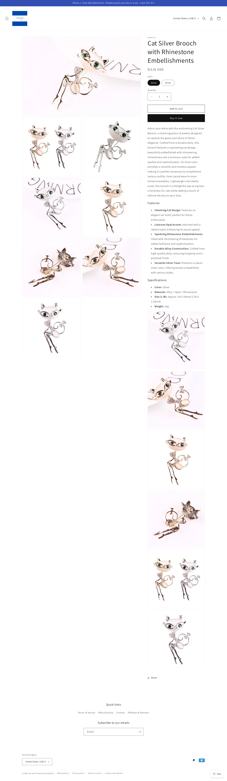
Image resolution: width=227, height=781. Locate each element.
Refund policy (105, 712)
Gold (154, 82)
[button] (7, 18)
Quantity (152, 90)
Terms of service (95, 773)
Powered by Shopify (45, 773)
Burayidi (32, 773)
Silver (168, 82)
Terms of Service (86, 712)
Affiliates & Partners (138, 712)
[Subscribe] (139, 732)
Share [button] (154, 677)
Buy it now (176, 118)
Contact (120, 712)
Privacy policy (78, 773)
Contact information (114, 773)
